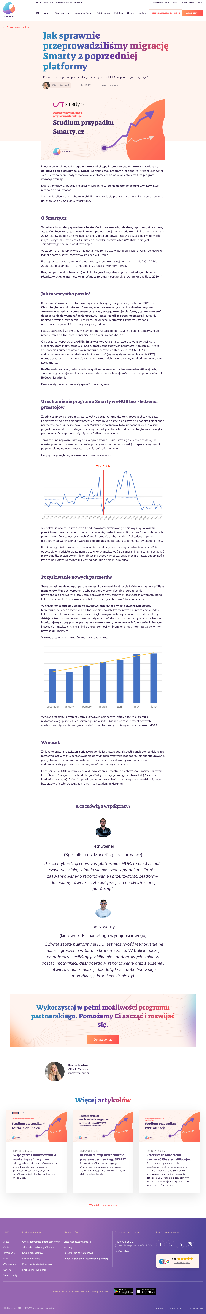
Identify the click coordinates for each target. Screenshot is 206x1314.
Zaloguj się (189, 2)
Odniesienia (103, 13)
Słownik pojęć (10, 1275)
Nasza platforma (83, 13)
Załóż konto (192, 12)
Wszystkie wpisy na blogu (103, 1205)
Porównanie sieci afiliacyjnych (38, 1264)
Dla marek (42, 13)
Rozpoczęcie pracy (161, 2)
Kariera (7, 1269)
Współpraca (9, 1264)
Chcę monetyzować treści (77, 1241)
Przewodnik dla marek (34, 1269)
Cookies (160, 1308)
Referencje (9, 1253)
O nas (130, 13)
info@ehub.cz (122, 1251)
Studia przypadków (109, 85)
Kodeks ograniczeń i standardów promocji (86, 1258)
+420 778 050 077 (44, 2)
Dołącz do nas (103, 1040)
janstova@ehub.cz (78, 1073)
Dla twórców (62, 13)
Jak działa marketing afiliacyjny (38, 1247)
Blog (175, 2)
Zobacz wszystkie (182, 1262)
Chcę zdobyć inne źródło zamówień (41, 1241)
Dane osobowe (196, 1308)
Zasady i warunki (176, 1308)
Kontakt (142, 13)
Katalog (118, 13)
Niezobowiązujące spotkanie (165, 12)
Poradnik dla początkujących (79, 1253)
